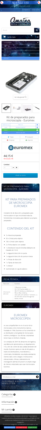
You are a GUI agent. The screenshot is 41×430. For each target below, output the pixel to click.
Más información (10, 427)
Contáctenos (26, 10)
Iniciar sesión (36, 10)
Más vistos (7, 52)
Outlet (6, 58)
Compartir (30, 137)
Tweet (11, 137)
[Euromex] (20, 148)
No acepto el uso (21, 427)
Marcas (6, 55)
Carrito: (11, 37)
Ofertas (6, 46)
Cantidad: (7, 164)
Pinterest (11, 140)
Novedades (7, 49)
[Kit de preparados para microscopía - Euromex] (6, 108)
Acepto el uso (32, 427)
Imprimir (30, 140)
